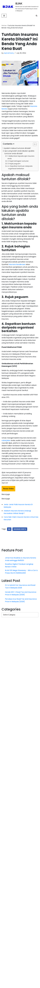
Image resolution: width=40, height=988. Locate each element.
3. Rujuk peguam (14, 164)
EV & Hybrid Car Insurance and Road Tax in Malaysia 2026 (20, 611)
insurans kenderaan (17, 264)
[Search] (36, 15)
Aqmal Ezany (9, 53)
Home (4, 25)
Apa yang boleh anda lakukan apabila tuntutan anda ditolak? (19, 152)
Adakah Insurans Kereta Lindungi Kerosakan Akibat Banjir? (17, 512)
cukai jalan (6, 440)
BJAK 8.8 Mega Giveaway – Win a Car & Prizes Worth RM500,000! (21, 597)
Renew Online (8, 489)
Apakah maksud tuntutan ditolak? (17, 148)
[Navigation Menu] (4, 15)
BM (9, 529)
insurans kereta (20, 529)
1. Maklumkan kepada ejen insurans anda (20, 157)
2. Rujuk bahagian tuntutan (18, 161)
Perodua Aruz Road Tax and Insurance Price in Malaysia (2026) (21, 649)
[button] (33, 144)
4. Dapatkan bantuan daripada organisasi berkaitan (20, 167)
